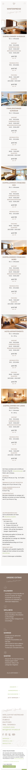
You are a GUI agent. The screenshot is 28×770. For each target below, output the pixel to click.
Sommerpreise (13, 690)
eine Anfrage (6, 553)
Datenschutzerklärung (19, 758)
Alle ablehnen (8, 764)
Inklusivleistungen (18, 471)
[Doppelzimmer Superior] (14, 26)
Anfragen (6, 738)
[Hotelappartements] (14, 321)
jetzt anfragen (13, 697)
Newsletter (7, 743)
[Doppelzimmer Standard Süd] (14, 173)
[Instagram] (6, 734)
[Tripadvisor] (13, 734)
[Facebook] (3, 734)
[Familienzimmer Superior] (14, 98)
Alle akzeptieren (10, 766)
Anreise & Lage (7, 741)
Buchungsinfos (13, 694)
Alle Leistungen (12, 673)
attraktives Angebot (10, 516)
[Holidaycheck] (9, 734)
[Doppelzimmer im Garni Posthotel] (14, 396)
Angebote (13, 687)
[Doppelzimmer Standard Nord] (14, 247)
